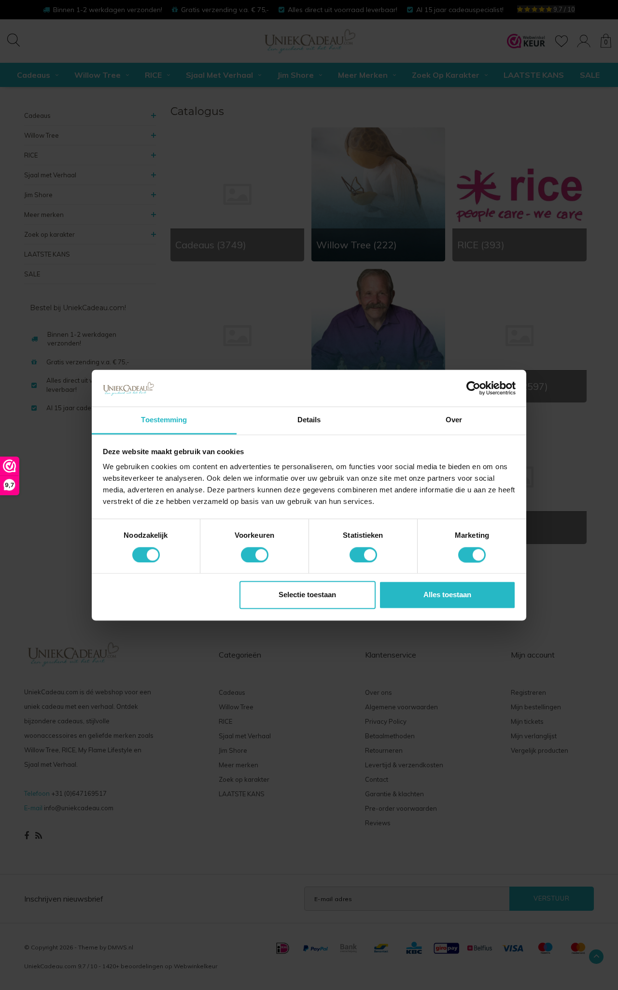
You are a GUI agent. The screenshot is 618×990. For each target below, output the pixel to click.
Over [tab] (454, 420)
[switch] (254, 554)
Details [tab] (309, 420)
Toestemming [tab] (164, 420)
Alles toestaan (447, 595)
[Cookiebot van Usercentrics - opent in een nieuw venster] (473, 388)
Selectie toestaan (307, 595)
